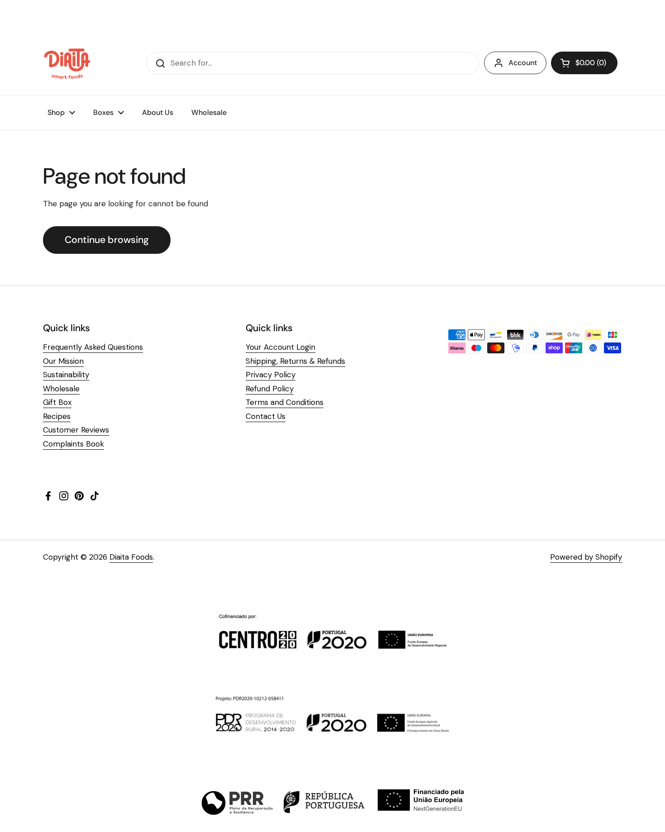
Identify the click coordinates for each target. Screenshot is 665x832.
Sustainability (66, 375)
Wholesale (61, 389)
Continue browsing (107, 239)
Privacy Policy (270, 375)
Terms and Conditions (284, 402)
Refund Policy (270, 389)
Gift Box (57, 402)
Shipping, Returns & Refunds (295, 361)
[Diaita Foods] (67, 63)
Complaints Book (73, 444)
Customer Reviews (76, 430)
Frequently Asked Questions (93, 347)
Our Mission (63, 361)
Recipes (57, 416)
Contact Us (265, 416)
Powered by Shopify (586, 557)
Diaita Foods (131, 557)
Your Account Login (280, 347)
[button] (584, 63)
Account (522, 62)
